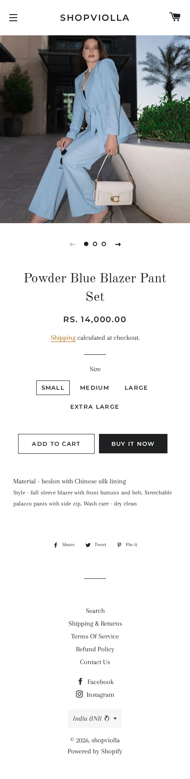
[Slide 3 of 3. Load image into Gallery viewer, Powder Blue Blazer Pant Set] (103, 243)
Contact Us (95, 662)
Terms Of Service (95, 636)
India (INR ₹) (91, 718)
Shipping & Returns (95, 623)
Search (95, 611)
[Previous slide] (72, 244)
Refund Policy (95, 649)
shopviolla (95, 17)
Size (95, 369)
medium (94, 387)
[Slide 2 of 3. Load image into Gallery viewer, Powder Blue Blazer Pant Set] (95, 243)
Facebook (100, 682)
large (136, 387)
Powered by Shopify (95, 751)
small (53, 387)
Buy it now (133, 443)
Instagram (99, 695)
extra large (94, 406)
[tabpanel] (95, 128)
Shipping (63, 338)
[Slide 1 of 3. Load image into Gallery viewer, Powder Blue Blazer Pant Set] (86, 243)
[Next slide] (118, 244)
